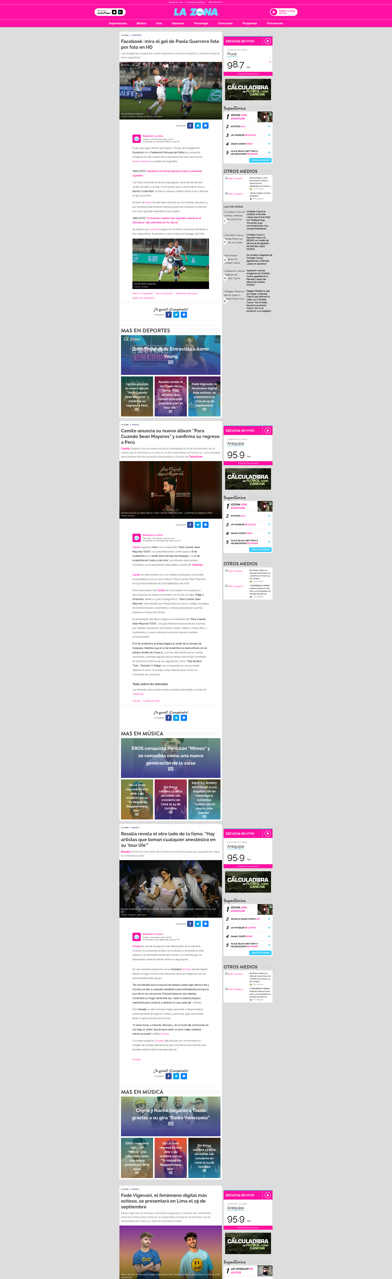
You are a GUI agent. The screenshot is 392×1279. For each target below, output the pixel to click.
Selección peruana (186, 293)
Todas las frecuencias (247, 74)
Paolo (148, 202)
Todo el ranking (260, 160)
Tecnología (201, 23)
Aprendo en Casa (176, 2)
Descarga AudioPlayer (196, 2)
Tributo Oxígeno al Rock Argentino (260, 194)
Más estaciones (215, 2)
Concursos (225, 23)
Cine (159, 23)
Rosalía (136, 946)
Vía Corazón (258, 189)
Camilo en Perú (151, 700)
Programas (250, 23)
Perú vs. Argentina (142, 293)
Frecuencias (275, 23)
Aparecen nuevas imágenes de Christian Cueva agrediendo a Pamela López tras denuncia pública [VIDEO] (258, 277)
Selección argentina (143, 297)
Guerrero (154, 229)
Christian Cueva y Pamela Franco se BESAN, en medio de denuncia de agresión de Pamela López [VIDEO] (258, 241)
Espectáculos (118, 23)
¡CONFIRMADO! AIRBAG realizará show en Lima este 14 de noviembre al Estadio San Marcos (260, 590)
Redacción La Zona (152, 136)
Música (141, 23)
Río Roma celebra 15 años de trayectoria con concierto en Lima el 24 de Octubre (260, 574)
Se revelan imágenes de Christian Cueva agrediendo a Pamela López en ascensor (259, 259)
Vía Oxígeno (258, 199)
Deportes (178, 23)
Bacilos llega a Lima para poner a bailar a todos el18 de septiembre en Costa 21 (260, 182)
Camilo (125, 448)
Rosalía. (165, 1033)
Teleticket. (196, 456)
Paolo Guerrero (141, 161)
